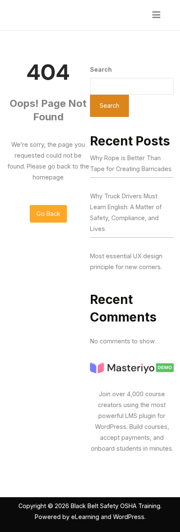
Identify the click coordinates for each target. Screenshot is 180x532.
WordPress (128, 516)
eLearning (85, 516)
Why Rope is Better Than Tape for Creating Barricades (131, 163)
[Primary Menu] (156, 15)
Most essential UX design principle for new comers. (126, 261)
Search (101, 69)
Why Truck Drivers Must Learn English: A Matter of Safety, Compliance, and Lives (126, 212)
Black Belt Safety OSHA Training (115, 505)
